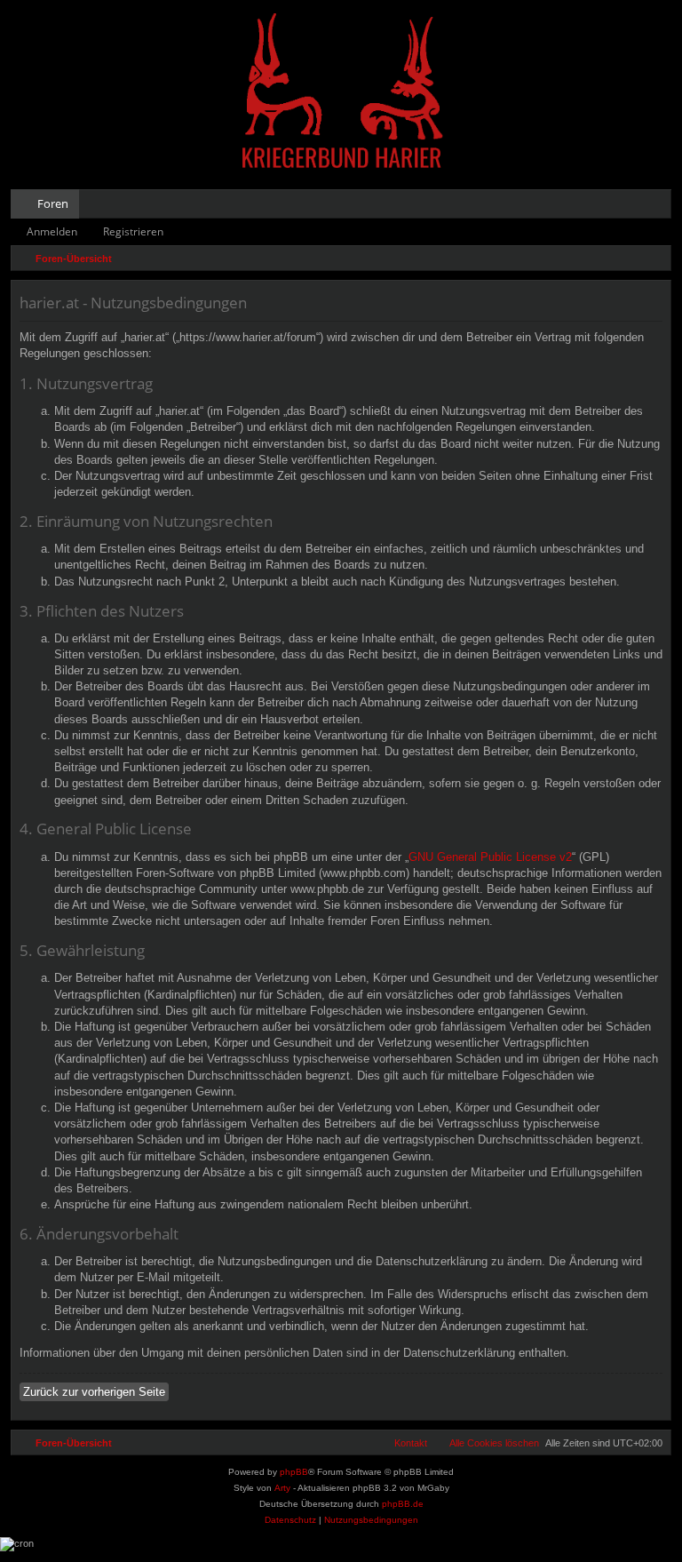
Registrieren (133, 231)
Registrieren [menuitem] (661, 207)
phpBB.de (403, 1504)
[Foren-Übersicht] (341, 93)
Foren (52, 203)
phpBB (294, 1472)
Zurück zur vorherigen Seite (94, 1392)
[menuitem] (602, 204)
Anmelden (52, 231)
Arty (282, 1488)
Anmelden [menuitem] (633, 207)
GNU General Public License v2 (490, 857)
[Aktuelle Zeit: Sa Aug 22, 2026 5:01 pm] (653, 258)
